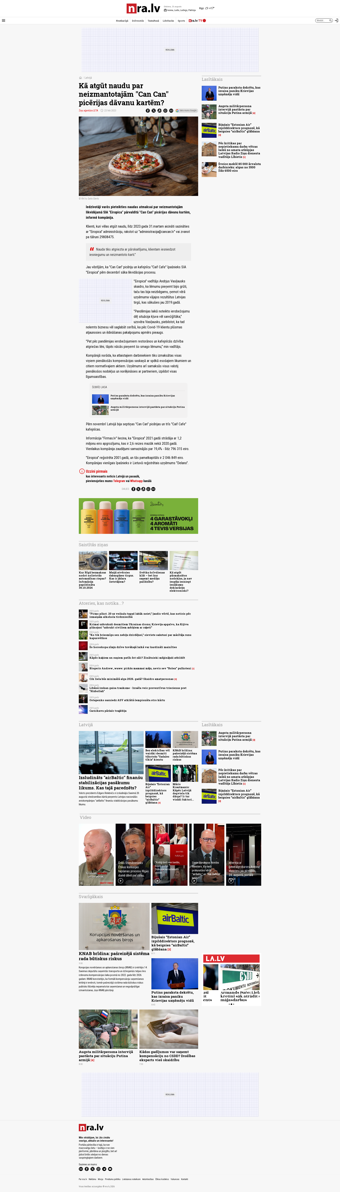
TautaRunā (153, 20)
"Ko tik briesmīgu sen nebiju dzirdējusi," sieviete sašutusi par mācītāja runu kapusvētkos (140, 636)
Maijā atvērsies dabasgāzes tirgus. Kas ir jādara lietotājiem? (121, 577)
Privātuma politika (112, 1179)
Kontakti (184, 1179)
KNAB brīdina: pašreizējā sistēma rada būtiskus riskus (185, 755)
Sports (181, 20)
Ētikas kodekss (162, 1179)
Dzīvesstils (138, 20)
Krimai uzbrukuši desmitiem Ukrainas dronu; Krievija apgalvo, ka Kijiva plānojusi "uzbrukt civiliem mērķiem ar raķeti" (138, 626)
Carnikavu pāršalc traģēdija (107, 710)
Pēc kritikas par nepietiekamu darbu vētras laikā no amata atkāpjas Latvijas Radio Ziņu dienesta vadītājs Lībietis (239, 150)
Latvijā (88, 77)
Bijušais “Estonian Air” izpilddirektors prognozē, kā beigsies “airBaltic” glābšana (239, 128)
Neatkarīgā (122, 20)
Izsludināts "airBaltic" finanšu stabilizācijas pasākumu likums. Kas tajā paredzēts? (111, 783)
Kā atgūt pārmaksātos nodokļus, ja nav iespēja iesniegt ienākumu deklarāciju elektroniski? (181, 582)
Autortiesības (148, 1179)
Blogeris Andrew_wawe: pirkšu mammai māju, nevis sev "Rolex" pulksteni (140, 668)
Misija (100, 1179)
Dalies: (126, 489)
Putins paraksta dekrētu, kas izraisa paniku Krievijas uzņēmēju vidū (142, 397)
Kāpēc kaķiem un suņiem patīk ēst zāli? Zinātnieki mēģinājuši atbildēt (137, 657)
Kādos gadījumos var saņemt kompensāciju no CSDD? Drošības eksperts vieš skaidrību (167, 1055)
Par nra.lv (83, 1179)
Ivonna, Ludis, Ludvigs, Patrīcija (180, 10)
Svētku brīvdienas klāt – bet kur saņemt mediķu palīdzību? (152, 577)
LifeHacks (168, 20)
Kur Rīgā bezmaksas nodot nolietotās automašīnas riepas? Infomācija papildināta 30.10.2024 (92, 580)
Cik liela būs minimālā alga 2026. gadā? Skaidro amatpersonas (131, 679)
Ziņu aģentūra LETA (88, 110)
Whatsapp (136, 481)
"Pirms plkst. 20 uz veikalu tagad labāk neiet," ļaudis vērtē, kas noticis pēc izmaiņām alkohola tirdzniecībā (140, 615)
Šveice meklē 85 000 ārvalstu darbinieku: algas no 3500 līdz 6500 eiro (239, 167)
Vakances (175, 1179)
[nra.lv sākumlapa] (143, 8)
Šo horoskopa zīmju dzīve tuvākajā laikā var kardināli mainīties (133, 647)
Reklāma (92, 1179)
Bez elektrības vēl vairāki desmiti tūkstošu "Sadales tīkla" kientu (157, 755)
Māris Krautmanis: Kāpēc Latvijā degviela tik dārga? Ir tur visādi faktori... (183, 791)
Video (85, 817)
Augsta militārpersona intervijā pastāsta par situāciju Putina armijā (147, 408)
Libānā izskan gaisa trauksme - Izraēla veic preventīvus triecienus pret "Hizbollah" (137, 689)
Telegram (119, 481)
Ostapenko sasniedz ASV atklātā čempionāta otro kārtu (127, 700)
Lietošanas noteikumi (131, 1179)
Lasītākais (212, 79)
